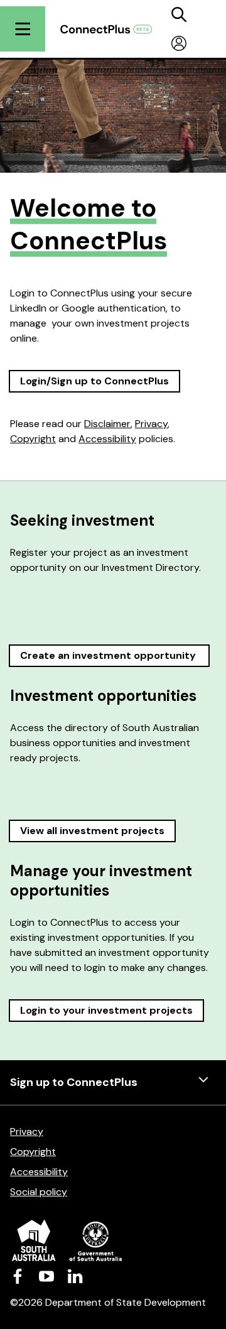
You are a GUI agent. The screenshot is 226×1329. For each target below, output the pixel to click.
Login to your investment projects (106, 1010)
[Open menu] (22, 29)
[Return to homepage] (112, 29)
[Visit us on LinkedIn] (75, 1276)
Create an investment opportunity (109, 655)
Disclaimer (107, 423)
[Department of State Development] (113, 1240)
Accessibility (107, 438)
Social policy (38, 1191)
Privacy (151, 423)
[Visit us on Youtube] (46, 1276)
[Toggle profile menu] (178, 43)
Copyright (33, 438)
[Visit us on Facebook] (17, 1276)
